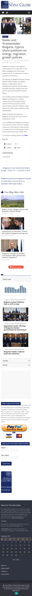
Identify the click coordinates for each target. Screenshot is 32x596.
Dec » (18, 559)
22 (11, 552)
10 (20, 545)
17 (20, 548)
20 (3, 552)
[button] (16, 279)
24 (20, 552)
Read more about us (18, 518)
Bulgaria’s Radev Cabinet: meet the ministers (14, 353)
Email (3, 448)
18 (24, 548)
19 (29, 548)
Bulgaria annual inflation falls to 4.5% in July (14, 303)
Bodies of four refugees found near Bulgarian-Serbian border (15, 210)
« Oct (13, 559)
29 (11, 555)
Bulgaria (5, 36)
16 (16, 548)
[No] (30, 589)
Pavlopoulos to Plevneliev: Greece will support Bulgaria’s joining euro (15, 232)
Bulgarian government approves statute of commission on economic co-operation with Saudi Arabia (16, 181)
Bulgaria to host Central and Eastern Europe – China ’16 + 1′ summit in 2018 (15, 169)
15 (11, 548)
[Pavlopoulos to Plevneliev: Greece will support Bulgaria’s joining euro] (12, 218)
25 (24, 552)
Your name (5, 455)
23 (16, 552)
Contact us (4, 571)
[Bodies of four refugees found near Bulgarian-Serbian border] (12, 196)
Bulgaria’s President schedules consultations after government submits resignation (13, 255)
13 (3, 548)
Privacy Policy (5, 574)
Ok (16, 593)
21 (7, 552)
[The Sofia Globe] (3, 13)
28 (7, 555)
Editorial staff (5, 568)
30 (16, 555)
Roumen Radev (16, 62)
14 (7, 548)
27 (3, 555)
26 (29, 552)
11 (24, 545)
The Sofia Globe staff (20, 300)
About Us (3, 565)
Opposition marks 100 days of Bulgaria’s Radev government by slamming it (15, 328)
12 (29, 545)
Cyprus (10, 62)
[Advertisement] (16, 384)
